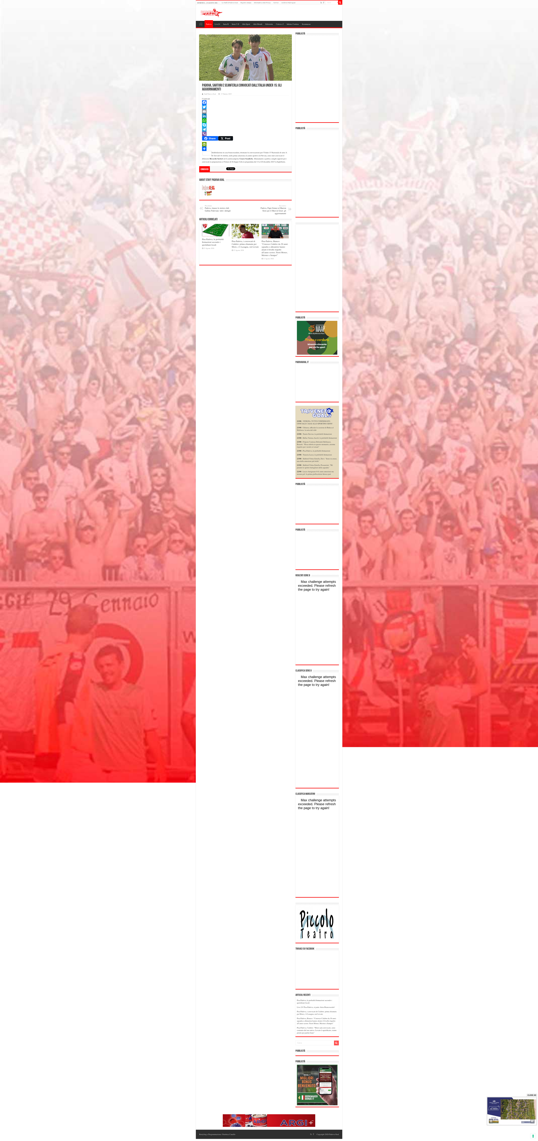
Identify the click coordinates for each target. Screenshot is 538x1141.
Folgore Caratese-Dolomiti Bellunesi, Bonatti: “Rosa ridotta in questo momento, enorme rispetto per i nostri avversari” (316, 444)
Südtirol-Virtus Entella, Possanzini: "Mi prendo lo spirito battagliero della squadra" (315, 466)
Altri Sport (246, 24)
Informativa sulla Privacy (262, 2)
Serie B (226, 24)
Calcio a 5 (280, 24)
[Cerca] (340, 2)
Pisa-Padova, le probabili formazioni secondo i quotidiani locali (213, 242)
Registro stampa (246, 2)
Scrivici (276, 2)
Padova (209, 24)
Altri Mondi (257, 24)
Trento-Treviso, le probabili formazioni (317, 434)
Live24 (217, 24)
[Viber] (245, 134)
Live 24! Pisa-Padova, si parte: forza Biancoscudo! (316, 1007)
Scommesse (306, 24)
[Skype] (245, 125)
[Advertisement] (317, 79)
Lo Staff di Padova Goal (230, 2)
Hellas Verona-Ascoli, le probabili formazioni (320, 438)
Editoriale (269, 24)
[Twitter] (245, 107)
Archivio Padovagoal (288, 2)
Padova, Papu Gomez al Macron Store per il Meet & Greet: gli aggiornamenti (273, 210)
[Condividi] (245, 148)
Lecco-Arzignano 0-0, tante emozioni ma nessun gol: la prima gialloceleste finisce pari (315, 472)
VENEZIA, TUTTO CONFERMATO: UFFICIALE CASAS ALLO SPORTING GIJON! (314, 422)
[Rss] (321, 2)
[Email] (245, 111)
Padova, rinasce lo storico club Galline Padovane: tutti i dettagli (218, 208)
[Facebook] (323, 2)
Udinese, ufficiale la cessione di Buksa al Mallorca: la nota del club (315, 428)
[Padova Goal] (216, 12)
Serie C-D (235, 24)
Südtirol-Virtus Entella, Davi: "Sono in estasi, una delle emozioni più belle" (317, 459)
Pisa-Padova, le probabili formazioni (316, 451)
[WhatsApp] (245, 120)
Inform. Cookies (293, 24)
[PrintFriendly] (245, 144)
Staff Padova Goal (210, 94)
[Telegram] (245, 129)
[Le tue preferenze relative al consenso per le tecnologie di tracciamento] (533, 1136)
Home (201, 24)
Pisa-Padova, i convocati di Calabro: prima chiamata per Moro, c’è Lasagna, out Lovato (245, 244)
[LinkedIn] (245, 116)
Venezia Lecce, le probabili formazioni (317, 454)
